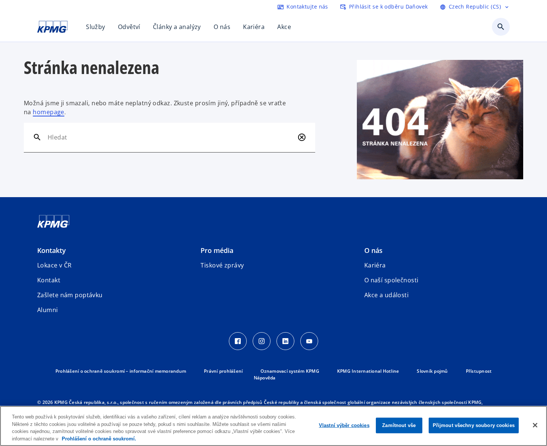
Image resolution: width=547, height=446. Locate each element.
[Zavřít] (535, 425)
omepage (50, 112)
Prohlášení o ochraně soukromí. (99, 438)
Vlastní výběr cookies (344, 425)
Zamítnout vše (399, 425)
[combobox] (171, 137)
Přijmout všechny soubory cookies (474, 425)
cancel (301, 137)
